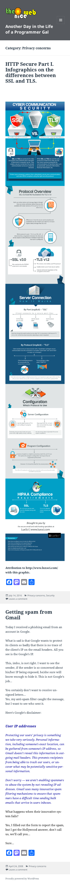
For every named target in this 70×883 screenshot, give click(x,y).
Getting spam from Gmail (28, 614)
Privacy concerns (36, 595)
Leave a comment (18, 598)
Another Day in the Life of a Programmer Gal (29, 29)
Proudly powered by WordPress (22, 878)
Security (50, 595)
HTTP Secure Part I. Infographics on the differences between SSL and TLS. (30, 72)
